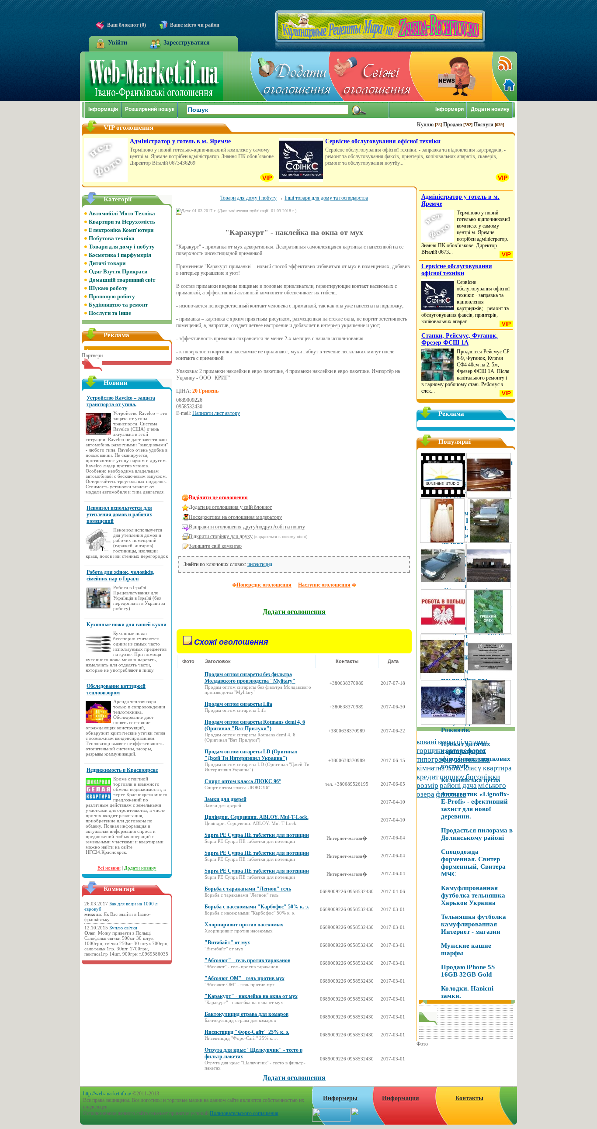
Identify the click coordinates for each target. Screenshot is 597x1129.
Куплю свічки (123, 927)
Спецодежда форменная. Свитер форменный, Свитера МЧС (473, 862)
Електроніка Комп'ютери (121, 230)
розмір (427, 785)
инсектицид (259, 564)
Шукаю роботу (108, 288)
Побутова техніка (112, 238)
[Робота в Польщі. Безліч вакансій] (443, 632)
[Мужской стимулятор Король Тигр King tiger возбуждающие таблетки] (466, 542)
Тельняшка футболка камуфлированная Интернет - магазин (473, 924)
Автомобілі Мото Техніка (122, 213)
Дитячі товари (107, 263)
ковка (446, 742)
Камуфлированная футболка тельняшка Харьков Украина (473, 895)
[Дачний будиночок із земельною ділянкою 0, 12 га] (443, 723)
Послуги (483, 124)
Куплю (425, 124)
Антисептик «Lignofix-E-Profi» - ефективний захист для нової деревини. (475, 805)
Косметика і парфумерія (120, 255)
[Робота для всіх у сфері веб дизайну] (490, 678)
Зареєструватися (186, 42)
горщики (430, 750)
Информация (400, 1098)
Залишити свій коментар (215, 546)
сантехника (472, 759)
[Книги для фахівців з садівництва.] (488, 632)
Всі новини (109, 867)
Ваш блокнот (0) (126, 25)
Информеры (340, 1098)
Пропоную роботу (112, 296)
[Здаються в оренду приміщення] (488, 587)
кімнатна (431, 768)
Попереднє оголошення (264, 585)
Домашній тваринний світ (122, 279)
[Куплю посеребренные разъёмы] (442, 678)
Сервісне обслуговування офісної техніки (383, 141)
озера (425, 794)
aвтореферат (466, 750)
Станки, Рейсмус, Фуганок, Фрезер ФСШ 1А (459, 339)
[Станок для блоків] (488, 723)
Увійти (117, 42)
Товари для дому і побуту (248, 198)
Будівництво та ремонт (118, 304)
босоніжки (483, 777)
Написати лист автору (216, 413)
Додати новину (140, 867)
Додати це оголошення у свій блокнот (230, 507)
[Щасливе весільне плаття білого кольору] (442, 542)
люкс (454, 768)
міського (492, 785)
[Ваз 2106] (490, 542)
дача (469, 785)
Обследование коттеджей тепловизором (116, 689)
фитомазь (451, 794)
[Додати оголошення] (290, 76)
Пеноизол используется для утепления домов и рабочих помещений (119, 514)
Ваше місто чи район (194, 25)
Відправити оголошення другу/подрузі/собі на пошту (247, 527)
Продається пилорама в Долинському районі (477, 834)
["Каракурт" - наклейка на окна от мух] (202, 476)
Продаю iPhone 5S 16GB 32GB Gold (468, 970)
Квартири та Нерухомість (122, 221)
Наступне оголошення (324, 585)
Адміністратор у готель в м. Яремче (180, 141)
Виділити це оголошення (218, 497)
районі (450, 785)
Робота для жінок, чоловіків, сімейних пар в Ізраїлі (120, 575)
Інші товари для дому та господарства (326, 198)
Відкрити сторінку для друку (221, 536)
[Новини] (451, 76)
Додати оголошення (294, 1077)
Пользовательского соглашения (244, 1113)
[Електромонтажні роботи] (466, 678)
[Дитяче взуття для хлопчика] (488, 496)
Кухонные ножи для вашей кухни (127, 624)
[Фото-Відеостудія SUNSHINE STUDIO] (443, 496)
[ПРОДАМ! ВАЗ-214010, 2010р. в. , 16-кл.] (443, 587)
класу (473, 768)
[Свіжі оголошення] (371, 76)
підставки (472, 742)
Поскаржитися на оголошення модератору (235, 517)
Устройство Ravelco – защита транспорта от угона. (121, 401)
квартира (497, 768)
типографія (434, 759)
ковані (427, 742)
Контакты (469, 1098)
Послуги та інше (110, 313)
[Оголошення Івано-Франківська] (154, 99)
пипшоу (452, 777)
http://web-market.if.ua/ (107, 1094)
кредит (427, 777)
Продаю (452, 124)
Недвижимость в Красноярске (122, 770)
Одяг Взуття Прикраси (118, 271)
